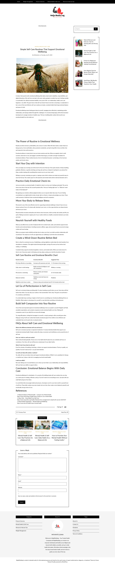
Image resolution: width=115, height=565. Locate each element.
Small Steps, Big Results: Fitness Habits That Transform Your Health (90, 82)
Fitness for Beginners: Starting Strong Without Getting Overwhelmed (90, 62)
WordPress (64, 562)
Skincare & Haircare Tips (68, 1)
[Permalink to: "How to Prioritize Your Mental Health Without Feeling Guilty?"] (59, 425)
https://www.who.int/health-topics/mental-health (29, 403)
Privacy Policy (76, 530)
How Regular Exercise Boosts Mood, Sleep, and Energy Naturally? (91, 72)
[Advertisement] (42, 36)
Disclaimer (75, 527)
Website (20, 487)
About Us (75, 521)
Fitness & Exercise (40, 1)
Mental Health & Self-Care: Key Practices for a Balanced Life (25, 438)
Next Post (64, 412)
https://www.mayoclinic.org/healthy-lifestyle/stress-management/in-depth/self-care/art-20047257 (41, 399)
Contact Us (75, 524)
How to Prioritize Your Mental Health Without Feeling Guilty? (59, 438)
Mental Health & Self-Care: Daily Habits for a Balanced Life (42, 438)
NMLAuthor (36, 55)
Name (20, 474)
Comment (21, 456)
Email (19, 481)
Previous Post (22, 412)
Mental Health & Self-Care (54, 1)
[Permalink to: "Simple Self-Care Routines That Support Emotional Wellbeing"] (42, 75)
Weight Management (28, 1)
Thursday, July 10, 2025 (46, 55)
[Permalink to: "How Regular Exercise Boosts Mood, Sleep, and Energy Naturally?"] (78, 73)
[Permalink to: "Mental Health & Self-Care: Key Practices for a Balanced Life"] (25, 425)
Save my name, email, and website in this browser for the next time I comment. (37, 496)
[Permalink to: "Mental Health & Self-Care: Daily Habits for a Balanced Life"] (42, 425)
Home (18, 1)
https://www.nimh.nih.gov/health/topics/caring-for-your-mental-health (34, 396)
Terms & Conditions (77, 533)
